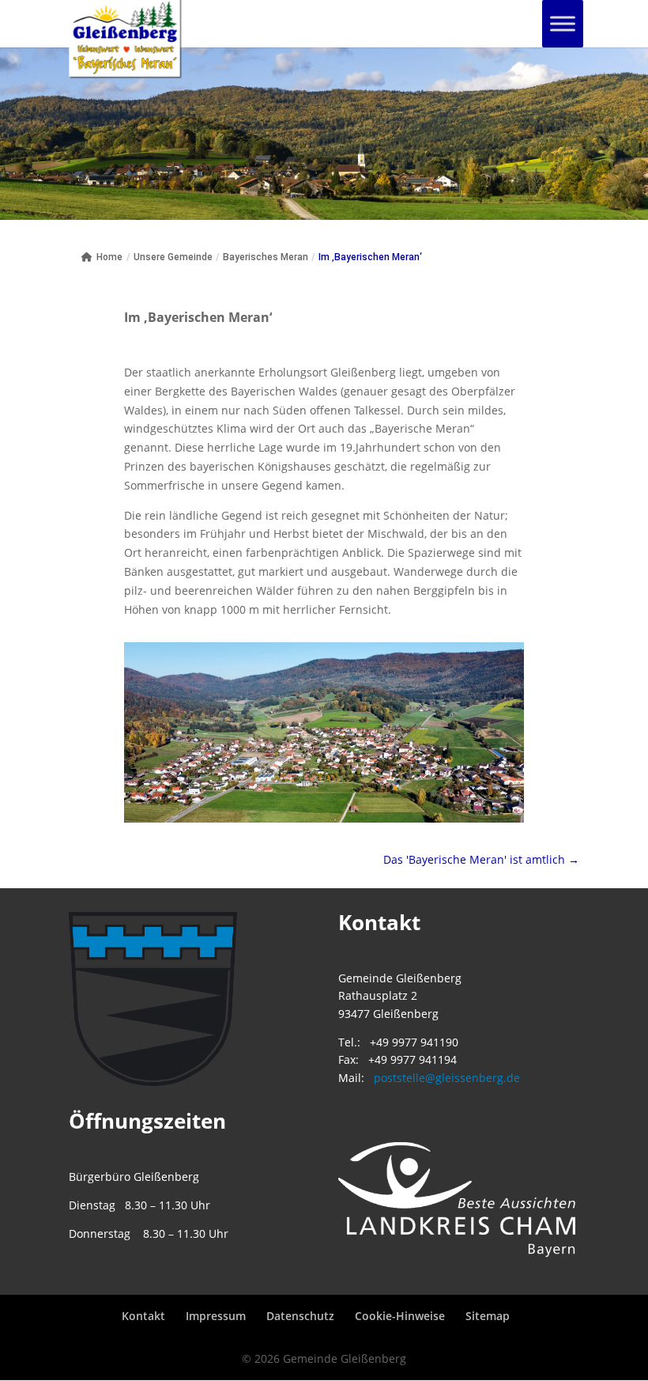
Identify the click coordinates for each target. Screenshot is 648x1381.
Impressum (216, 1315)
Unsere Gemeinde (173, 257)
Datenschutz (300, 1315)
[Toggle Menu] (562, 23)
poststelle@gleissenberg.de (447, 1077)
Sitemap (487, 1315)
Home (109, 257)
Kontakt (143, 1315)
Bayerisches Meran (265, 257)
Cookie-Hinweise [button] (400, 1315)
